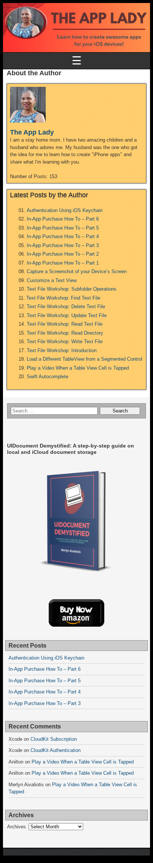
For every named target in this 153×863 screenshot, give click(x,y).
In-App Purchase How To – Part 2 (63, 254)
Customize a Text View (51, 280)
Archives (16, 826)
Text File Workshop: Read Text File (64, 324)
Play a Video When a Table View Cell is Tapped (78, 368)
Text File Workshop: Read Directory (65, 333)
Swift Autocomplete (47, 376)
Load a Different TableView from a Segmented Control (84, 359)
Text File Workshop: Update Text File (67, 315)
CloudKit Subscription (53, 739)
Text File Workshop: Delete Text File (66, 306)
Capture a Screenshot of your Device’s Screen (77, 271)
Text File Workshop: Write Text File (64, 341)
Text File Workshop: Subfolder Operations (72, 289)
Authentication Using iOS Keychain (64, 210)
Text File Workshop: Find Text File (63, 298)
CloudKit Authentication (55, 750)
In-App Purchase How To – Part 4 (63, 236)
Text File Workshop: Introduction (62, 350)
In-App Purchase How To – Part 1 (63, 263)
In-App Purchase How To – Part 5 (63, 228)
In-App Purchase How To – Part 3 (63, 245)
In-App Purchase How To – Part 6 (63, 219)
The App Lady (32, 132)
